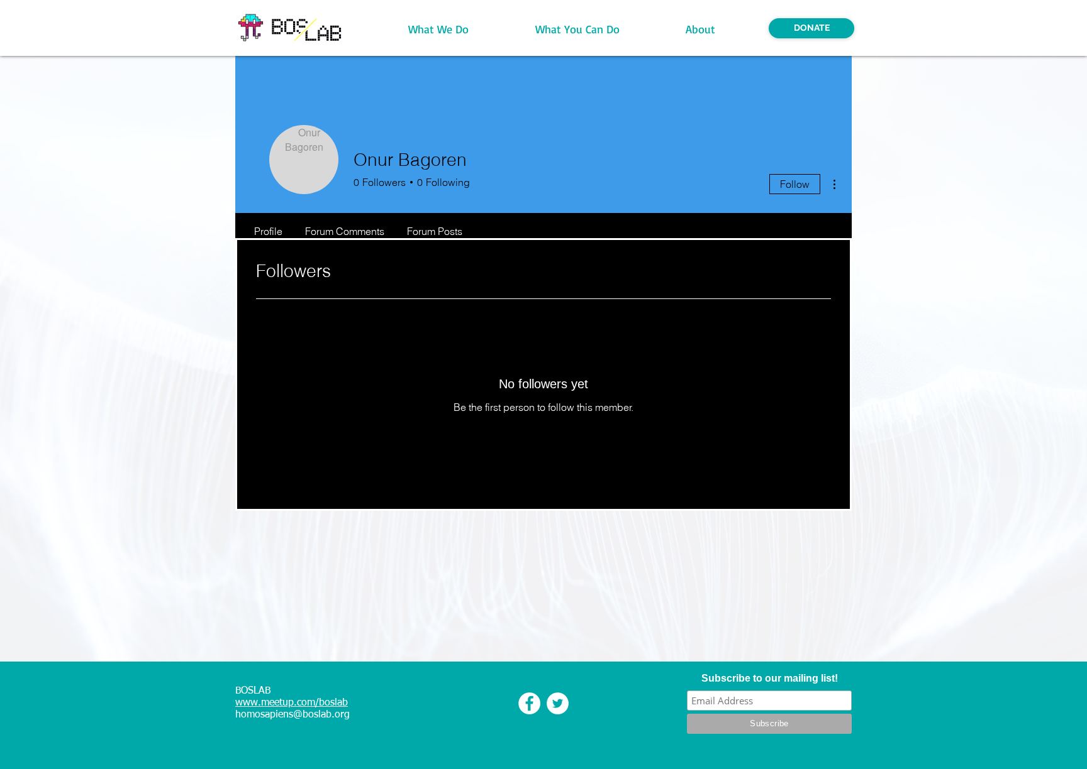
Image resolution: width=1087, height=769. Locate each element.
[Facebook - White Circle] (529, 703)
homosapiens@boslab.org (292, 715)
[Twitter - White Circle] (558, 703)
